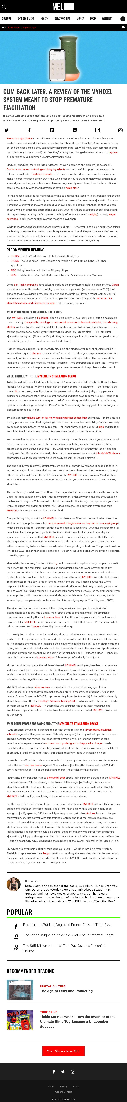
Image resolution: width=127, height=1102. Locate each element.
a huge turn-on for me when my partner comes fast (57, 417)
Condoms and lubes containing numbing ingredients (36, 169)
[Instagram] (120, 130)
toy (55, 563)
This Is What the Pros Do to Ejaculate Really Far (45, 256)
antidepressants (42, 174)
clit (15, 391)
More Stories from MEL (63, 1051)
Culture (6, 18)
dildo (101, 426)
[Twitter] (6, 130)
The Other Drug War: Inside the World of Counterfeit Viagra (68, 935)
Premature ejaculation (20, 138)
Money (80, 18)
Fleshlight (42, 317)
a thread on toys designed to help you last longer (74, 743)
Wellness (107, 18)
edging (93, 214)
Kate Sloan (14, 27)
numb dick (71, 187)
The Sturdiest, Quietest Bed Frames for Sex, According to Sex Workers (57, 274)
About (51, 1086)
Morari (115, 284)
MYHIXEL (17, 317)
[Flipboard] (52, 130)
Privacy (63, 1086)
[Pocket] (75, 130)
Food (93, 18)
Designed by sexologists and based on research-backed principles (62, 322)
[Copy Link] (97, 130)
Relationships (62, 18)
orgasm (113, 152)
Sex (4, 27)
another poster (34, 765)
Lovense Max (52, 617)
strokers (90, 813)
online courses (42, 687)
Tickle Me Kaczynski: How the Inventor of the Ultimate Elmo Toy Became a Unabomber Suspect (78, 1021)
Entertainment (26, 18)
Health (44, 18)
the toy (36, 353)
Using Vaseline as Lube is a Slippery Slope (39, 270)
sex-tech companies (26, 284)
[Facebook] (29, 130)
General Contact (63, 1091)
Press (76, 1086)
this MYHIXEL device (108, 453)
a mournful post (56, 777)
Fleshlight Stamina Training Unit (56, 701)
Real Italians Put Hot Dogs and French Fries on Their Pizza (68, 924)
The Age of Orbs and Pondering (66, 991)
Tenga (35, 626)
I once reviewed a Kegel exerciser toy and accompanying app (82, 523)
